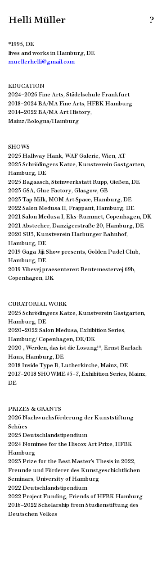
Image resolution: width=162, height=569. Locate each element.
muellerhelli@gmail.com (41, 60)
